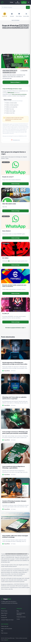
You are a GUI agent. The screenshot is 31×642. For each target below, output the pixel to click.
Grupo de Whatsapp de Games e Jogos (12, 88)
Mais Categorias (15, 20)
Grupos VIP (3, 615)
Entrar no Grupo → (15, 82)
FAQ (2, 630)
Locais (18, 619)
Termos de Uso (4, 626)
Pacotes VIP (4, 617)
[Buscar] (28, 7)
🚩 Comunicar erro (15, 140)
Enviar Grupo (4, 610)
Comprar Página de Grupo (7, 619)
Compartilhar (24, 70)
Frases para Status (21, 616)
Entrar (11, 2)
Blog (18, 610)
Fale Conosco (4, 633)
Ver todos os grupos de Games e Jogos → (15, 327)
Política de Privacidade (6, 628)
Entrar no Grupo (16, 183)
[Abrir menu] (28, 2)
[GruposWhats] (2, 2)
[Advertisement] (15, 41)
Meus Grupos (4, 613)
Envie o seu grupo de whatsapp (19, 94)
